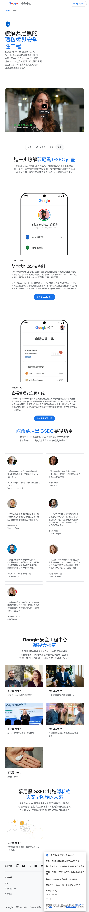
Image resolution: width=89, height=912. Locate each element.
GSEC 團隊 (40, 147)
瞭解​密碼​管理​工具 (44, 418)
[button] (44, 110)
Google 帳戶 (78, 4)
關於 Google (21, 907)
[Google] (9, 907)
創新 (59, 147)
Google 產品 (35, 907)
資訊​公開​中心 (10, 888)
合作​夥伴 (8, 894)
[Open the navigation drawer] (4, 4)
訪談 (51, 147)
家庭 (6, 883)
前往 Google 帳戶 (44, 297)
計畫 (30, 147)
